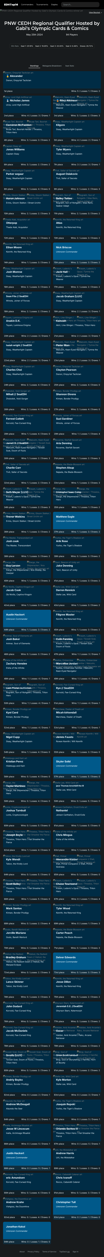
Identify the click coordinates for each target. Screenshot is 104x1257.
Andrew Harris (65, 1153)
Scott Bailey (13, 883)
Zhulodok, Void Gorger (17, 398)
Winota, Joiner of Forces (18, 300)
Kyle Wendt (13, 859)
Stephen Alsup (65, 467)
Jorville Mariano (16, 932)
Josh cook (12, 541)
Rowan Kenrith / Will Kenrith (69, 741)
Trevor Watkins (15, 516)
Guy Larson (13, 565)
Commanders (27, 4)
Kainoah (61, 320)
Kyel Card (12, 712)
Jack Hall (61, 271)
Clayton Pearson (66, 369)
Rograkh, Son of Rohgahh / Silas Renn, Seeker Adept (74, 204)
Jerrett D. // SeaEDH (17, 443)
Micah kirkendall (66, 712)
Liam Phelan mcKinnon (18, 688)
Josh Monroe (14, 271)
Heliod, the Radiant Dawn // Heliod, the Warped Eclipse (25, 963)
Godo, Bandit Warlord (16, 937)
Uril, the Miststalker (65, 1157)
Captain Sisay (12, 154)
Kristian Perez (14, 761)
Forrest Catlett (15, 418)
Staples (54, 4)
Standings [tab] (34, 66)
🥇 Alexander (14, 76)
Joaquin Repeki (65, 1104)
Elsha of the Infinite (15, 668)
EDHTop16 (11, 4)
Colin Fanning (64, 639)
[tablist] (52, 66)
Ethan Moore (14, 247)
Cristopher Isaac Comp (68, 492)
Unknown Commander (66, 251)
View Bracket (94, 12)
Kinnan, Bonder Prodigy (67, 398)
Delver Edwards (66, 957)
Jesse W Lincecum (17, 1128)
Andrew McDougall (18, 1104)
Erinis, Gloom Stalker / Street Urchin (23, 202)
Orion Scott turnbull (67, 1055)
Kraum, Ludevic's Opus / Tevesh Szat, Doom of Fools (74, 645)
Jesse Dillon (63, 981)
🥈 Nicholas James (17, 100)
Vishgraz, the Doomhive (17, 1206)
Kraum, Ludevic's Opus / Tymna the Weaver (73, 278)
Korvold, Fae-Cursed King (18, 423)
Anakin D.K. (13, 320)
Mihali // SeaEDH (16, 394)
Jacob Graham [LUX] (69, 296)
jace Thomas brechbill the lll (70, 785)
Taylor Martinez (15, 786)
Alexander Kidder (67, 859)
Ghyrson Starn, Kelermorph (69, 1010)
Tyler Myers (63, 149)
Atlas (59, 222)
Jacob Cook (13, 590)
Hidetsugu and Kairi (15, 766)
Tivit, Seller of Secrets (66, 178)
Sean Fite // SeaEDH (17, 296)
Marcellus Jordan (67, 663)
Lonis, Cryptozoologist (17, 815)
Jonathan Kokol (15, 1226)
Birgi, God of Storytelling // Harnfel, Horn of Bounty (76, 1061)
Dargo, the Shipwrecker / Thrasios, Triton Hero (76, 498)
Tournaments (42, 4)
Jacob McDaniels (16, 1030)
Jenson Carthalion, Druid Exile (70, 815)
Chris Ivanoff (64, 1177)
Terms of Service (49, 1251)
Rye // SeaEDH (65, 688)
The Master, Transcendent (18, 545)
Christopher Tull (66, 1202)
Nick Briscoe (64, 247)
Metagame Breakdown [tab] (52, 66)
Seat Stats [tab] (69, 66)
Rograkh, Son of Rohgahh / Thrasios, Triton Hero (27, 694)
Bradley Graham (16, 957)
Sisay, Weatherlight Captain (69, 129)
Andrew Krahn (15, 1202)
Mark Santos (14, 908)
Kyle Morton (63, 1079)
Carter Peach (64, 932)
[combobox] (80, 4)
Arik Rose (62, 541)
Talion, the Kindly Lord (17, 863)
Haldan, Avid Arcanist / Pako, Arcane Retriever (73, 1036)
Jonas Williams (15, 149)
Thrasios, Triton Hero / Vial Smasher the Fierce (25, 841)
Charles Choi (14, 369)
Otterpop (11, 222)
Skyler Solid (63, 761)
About (22, 1251)
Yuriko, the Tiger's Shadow (69, 545)
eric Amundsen (15, 1177)
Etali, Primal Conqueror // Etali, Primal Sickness (74, 865)
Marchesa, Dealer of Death (69, 717)
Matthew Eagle (65, 516)
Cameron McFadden (18, 124)
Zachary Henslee (16, 663)
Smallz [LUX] (14, 1055)
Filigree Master (65, 614)
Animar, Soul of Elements (18, 643)
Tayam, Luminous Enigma (18, 325)
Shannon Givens (66, 394)
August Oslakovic (67, 173)
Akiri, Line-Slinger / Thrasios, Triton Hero (75, 325)
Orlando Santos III (67, 1128)
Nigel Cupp (13, 737)
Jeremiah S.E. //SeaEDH (69, 1006)
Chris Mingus (64, 834)
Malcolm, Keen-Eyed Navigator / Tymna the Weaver (77, 106)
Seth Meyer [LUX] (17, 492)
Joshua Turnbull (16, 810)
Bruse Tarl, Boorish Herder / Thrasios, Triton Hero (24, 131)
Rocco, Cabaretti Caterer (68, 1182)
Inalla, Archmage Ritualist (18, 1133)
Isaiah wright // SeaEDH (19, 345)
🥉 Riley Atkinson (66, 100)
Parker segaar (15, 173)
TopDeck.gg (64, 1251)
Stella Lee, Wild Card (66, 594)
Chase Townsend (66, 883)
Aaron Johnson (15, 198)
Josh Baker (13, 639)
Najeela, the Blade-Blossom (69, 472)
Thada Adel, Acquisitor (17, 227)
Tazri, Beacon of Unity (66, 570)
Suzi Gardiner (64, 418)
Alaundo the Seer (14, 1108)
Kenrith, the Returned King (68, 227)
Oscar (59, 1030)
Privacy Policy (33, 1251)
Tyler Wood (63, 908)
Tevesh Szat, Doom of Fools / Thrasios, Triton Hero (25, 1061)
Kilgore (60, 124)
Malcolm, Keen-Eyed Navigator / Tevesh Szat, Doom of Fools (25, 449)
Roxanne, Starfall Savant (67, 447)
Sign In (75, 1251)
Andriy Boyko (14, 1079)
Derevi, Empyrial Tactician (18, 80)
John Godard (14, 1006)
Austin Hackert (15, 614)
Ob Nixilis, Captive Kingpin (19, 594)
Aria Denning (64, 443)
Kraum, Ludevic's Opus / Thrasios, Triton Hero (75, 890)
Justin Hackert (15, 1153)
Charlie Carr (13, 467)
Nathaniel (62, 810)
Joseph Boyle (14, 834)
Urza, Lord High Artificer (18, 105)
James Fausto (64, 737)
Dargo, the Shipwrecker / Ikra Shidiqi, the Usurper (26, 571)
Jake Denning (64, 565)
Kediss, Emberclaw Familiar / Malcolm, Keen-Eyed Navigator (74, 669)
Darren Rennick (65, 590)
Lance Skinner (15, 981)
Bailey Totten (64, 198)
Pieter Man (62, 345)
